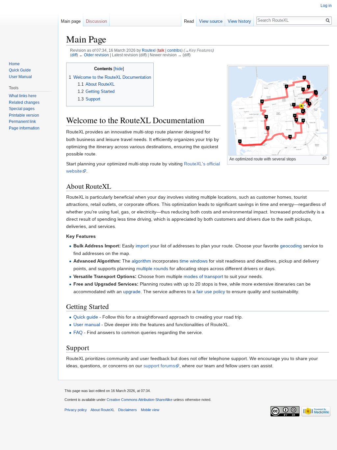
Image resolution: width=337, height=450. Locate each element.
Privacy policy (76, 410)
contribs (174, 50)
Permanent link (22, 121)
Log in (326, 5)
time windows (194, 261)
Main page (71, 21)
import (142, 245)
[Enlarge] (324, 158)
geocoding (291, 245)
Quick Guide (20, 70)
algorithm (141, 261)
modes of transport (203, 276)
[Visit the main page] (29, 26)
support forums (159, 365)
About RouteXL (103, 410)
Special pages (22, 108)
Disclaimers (127, 410)
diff (74, 55)
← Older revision (94, 55)
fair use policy (210, 291)
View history (239, 21)
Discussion (96, 21)
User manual (86, 324)
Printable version (24, 115)
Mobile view (150, 410)
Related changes (24, 102)
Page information (24, 128)
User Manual (20, 76)
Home (14, 64)
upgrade (132, 291)
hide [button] (119, 69)
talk (161, 50)
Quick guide (85, 317)
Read (189, 21)
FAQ (78, 332)
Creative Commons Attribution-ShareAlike (139, 400)
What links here (23, 96)
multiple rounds (152, 268)
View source (210, 21)
